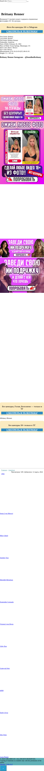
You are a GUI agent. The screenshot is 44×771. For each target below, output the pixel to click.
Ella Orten (3, 735)
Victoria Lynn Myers (6, 624)
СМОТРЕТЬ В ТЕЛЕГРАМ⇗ (22, 31)
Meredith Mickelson (6, 580)
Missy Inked (4, 536)
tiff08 (1, 690)
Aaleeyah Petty (5, 668)
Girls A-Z (9, 764)
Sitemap (2, 764)
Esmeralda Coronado (7, 602)
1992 (3, 474)
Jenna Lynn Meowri (6, 513)
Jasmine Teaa (4, 558)
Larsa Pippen (4, 757)
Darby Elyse (4, 713)
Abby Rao (3, 646)
